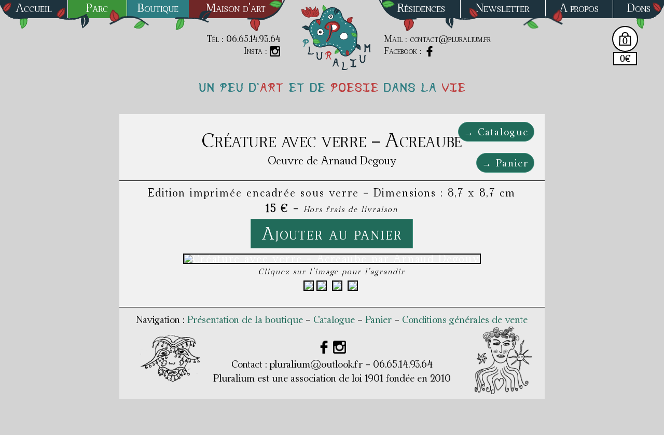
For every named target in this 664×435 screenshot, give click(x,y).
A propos (579, 8)
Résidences (421, 8)
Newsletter (503, 8)
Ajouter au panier (331, 233)
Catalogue (334, 319)
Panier (378, 319)
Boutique (157, 8)
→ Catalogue (496, 131)
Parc (97, 8)
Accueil (34, 8)
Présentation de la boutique (245, 319)
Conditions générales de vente (465, 319)
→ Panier (505, 163)
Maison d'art (236, 8)
